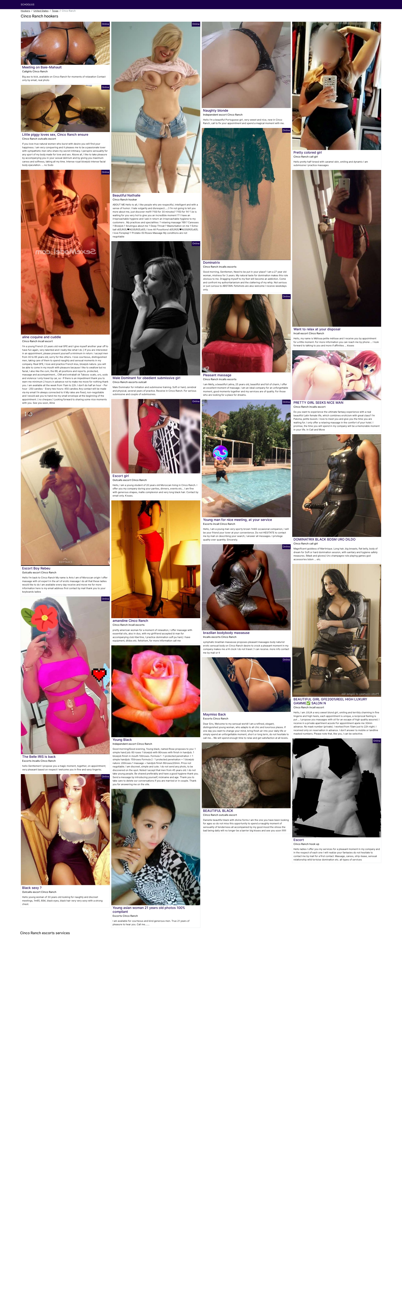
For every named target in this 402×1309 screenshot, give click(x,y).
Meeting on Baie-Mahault (42, 67)
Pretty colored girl (307, 152)
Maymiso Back (214, 714)
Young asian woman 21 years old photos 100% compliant (149, 910)
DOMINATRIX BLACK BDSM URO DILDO (324, 539)
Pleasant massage (217, 375)
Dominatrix (211, 262)
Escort (298, 840)
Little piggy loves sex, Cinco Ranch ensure (55, 134)
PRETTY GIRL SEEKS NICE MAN (318, 403)
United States (41, 10)
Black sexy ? (32, 888)
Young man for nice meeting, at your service (237, 520)
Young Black (122, 740)
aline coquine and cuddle (41, 337)
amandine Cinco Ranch (130, 621)
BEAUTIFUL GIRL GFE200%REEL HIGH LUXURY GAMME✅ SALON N (330, 701)
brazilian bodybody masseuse (226, 633)
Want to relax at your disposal (316, 329)
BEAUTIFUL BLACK (218, 811)
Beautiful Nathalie (126, 195)
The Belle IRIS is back (39, 757)
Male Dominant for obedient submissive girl (146, 378)
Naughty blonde (215, 110)
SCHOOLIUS (27, 4)
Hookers (25, 10)
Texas (55, 10)
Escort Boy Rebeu (36, 568)
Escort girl (121, 476)
